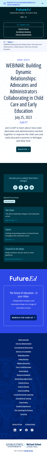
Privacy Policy (30, 424)
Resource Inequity (23, 375)
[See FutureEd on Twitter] (20, 430)
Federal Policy (23, 359)
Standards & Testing (23, 398)
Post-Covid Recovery (23, 367)
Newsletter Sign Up (22, 317)
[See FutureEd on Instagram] (32, 430)
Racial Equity (23, 371)
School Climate (23, 387)
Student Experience (23, 406)
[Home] (4, 42)
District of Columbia (23, 352)
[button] (23, 17)
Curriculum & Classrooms (23, 348)
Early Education (9, 201)
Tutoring (23, 414)
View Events (8, 240)
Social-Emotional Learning (23, 395)
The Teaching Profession (23, 410)
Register (22, 149)
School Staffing (23, 391)
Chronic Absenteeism (23, 35)
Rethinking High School (23, 379)
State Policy (23, 402)
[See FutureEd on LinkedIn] (15, 430)
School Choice (23, 29)
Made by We (28, 451)
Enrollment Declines (23, 32)
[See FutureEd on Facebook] (26, 430)
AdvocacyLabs (23, 340)
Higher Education (23, 363)
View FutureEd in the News (13, 259)
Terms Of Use (17, 424)
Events (10, 42)
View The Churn (9, 220)
